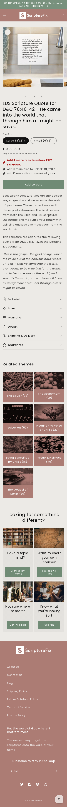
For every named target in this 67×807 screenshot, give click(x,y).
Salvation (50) (18, 427)
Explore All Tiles (49, 572)
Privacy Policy (16, 715)
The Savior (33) (18, 396)
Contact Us (14, 675)
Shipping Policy (17, 691)
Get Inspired (18, 625)
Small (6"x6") (43, 140)
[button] (4, 15)
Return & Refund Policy (22, 699)
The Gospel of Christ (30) (18, 492)
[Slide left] (26, 97)
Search (49, 625)
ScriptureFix (36, 801)
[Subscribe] (56, 771)
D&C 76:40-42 (30, 242)
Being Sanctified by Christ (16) (17, 460)
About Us (13, 667)
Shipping (7, 153)
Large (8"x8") (15, 140)
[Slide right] (41, 97)
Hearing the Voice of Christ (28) (49, 428)
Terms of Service (18, 707)
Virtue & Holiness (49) (49, 460)
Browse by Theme (18, 572)
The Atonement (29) (49, 396)
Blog (10, 683)
